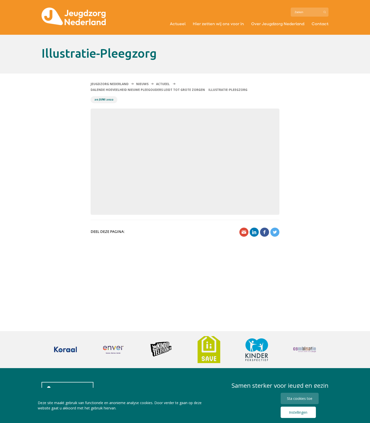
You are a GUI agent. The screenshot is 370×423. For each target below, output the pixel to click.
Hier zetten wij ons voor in (218, 23)
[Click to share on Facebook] (264, 232)
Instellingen (298, 412)
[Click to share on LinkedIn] (254, 232)
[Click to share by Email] (243, 232)
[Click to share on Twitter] (274, 232)
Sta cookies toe (299, 398)
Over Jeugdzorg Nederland (277, 23)
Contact (320, 23)
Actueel (178, 23)
